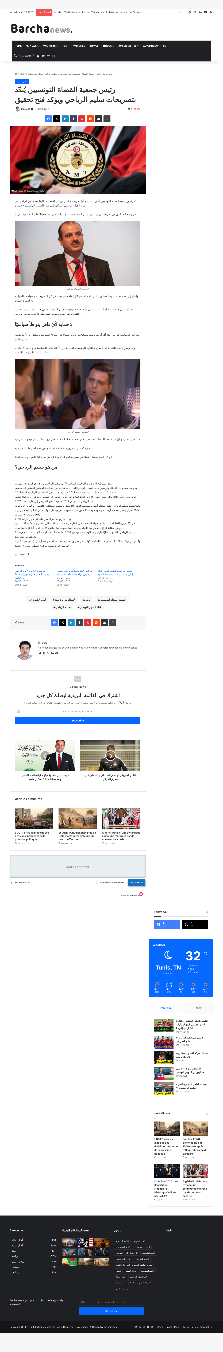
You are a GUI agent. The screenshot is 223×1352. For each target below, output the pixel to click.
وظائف (15, 1272)
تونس (87, 599)
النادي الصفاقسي (123, 1259)
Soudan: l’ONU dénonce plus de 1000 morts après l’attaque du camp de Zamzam (77, 836)
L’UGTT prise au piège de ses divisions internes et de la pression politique (32, 836)
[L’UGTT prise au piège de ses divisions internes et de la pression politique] (34, 818)
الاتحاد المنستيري (123, 1247)
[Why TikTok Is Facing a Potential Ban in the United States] (85, 1242)
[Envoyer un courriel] (32, 109)
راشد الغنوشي (147, 1270)
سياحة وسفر (18, 1261)
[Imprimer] (106, 118)
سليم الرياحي (63, 607)
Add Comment (136, 882)
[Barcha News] (42, 28)
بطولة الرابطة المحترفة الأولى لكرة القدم (134, 1265)
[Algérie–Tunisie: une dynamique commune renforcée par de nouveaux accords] (121, 818)
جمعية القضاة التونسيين (112, 599)
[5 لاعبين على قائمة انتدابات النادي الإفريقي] (164, 1042)
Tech (65, 46)
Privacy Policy (173, 1327)
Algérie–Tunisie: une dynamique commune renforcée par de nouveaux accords (121, 836)
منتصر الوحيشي (145, 1282)
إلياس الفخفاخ (122, 1241)
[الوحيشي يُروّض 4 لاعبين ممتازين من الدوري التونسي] (164, 1073)
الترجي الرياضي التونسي (126, 1253)
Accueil (21, 73)
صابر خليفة (120, 1276)
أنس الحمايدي (38, 599)
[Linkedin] (65, 118)
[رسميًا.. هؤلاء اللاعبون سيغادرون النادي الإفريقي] (164, 1057)
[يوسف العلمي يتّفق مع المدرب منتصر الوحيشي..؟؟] (164, 1088)
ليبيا (132, 1282)
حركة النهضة (131, 1270)
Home (18, 46)
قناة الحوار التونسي (90, 607)
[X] (56, 118)
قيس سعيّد (120, 1282)
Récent (198, 1008)
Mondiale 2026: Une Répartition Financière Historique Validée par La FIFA (94, 12)
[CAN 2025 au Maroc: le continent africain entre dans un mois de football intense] (69, 1262)
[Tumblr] (73, 118)
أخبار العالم (17, 1240)
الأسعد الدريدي (139, 1241)
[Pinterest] (81, 118)
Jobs (109, 46)
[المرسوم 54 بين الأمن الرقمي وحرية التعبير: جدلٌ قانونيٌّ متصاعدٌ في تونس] (85, 1252)
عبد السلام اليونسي (138, 1276)
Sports (51, 46)
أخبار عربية (108, 73)
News (33, 46)
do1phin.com (110, 1327)
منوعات (15, 1267)
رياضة (15, 1256)
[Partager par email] (98, 118)
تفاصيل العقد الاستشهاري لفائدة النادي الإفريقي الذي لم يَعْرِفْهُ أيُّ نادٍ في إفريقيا (192, 1024)
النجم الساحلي (142, 1259)
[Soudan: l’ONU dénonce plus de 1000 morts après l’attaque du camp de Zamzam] (78, 818)
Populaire (166, 1008)
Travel (94, 46)
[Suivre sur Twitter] (29, 109)
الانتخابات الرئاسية (65, 599)
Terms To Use (190, 1327)
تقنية (14, 1250)
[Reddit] (90, 118)
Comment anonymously (112, 882)
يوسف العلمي (122, 1288)
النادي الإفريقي (148, 1253)
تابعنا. (169, 1230)
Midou (24, 109)
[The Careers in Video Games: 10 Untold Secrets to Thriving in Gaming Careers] (69, 1242)
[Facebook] (48, 118)
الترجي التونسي (143, 1247)
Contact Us (129, 46)
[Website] (40, 653)
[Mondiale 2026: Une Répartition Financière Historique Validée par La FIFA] (167, 1171)
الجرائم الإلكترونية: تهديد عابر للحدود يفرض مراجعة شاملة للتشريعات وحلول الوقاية (74, 574)
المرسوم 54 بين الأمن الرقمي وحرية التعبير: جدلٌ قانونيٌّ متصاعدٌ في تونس (32, 574)
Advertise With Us (154, 46)
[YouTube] (57, 653)
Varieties (79, 46)
